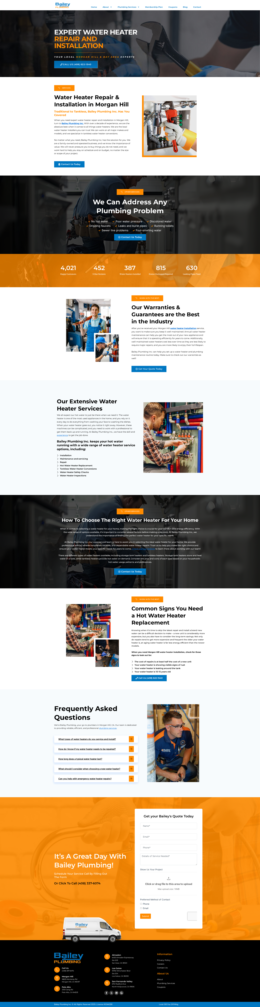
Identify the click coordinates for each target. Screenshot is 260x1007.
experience (62, 435)
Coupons (172, 7)
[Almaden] (107, 956)
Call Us (65, 968)
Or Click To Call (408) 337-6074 (77, 883)
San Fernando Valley (122, 981)
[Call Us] (57, 970)
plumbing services (108, 728)
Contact (197, 7)
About (106, 7)
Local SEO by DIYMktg (168, 1004)
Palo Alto (66, 987)
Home (94, 7)
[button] (96, 739)
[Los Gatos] (107, 970)
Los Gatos (116, 968)
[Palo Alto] (57, 989)
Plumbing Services (127, 7)
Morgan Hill (67, 976)
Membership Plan (154, 7)
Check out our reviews (143, 548)
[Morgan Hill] (57, 978)
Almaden (116, 955)
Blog (185, 7)
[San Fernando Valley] (107, 983)
